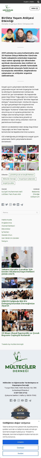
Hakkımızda (7, 220)
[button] (38, 2)
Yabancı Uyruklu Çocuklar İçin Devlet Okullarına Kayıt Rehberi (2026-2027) (18, 271)
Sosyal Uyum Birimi (15, 24)
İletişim (5, 241)
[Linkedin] (18, 205)
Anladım (20, 442)
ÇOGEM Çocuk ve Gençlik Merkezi (22, 174)
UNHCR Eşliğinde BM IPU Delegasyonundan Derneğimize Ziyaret (18, 303)
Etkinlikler (6, 229)
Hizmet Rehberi (8, 226)
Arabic (32, 2)
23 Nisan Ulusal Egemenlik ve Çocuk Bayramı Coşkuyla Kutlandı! (20, 334)
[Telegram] (21, 205)
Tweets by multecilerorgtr (13, 344)
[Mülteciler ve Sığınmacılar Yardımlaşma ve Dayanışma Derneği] (8, 8)
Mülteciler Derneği (9, 179)
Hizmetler (5, 24)
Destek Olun (7, 235)
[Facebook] (3, 205)
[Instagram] (10, 205)
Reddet (20, 453)
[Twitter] (6, 205)
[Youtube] (14, 205)
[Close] (39, 421)
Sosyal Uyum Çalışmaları (27, 179)
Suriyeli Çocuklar (8, 183)
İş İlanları (5, 232)
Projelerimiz (7, 223)
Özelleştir (20, 448)
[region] (20, 438)
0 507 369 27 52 (20, 393)
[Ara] (37, 212)
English (26, 2)
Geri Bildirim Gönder (10, 238)
